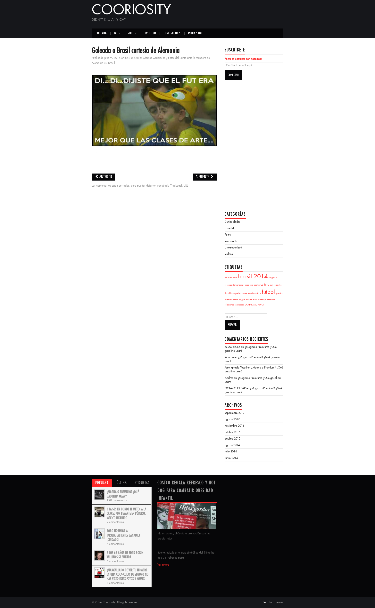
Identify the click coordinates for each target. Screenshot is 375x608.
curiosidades (275, 285)
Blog (117, 33)
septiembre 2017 (235, 413)
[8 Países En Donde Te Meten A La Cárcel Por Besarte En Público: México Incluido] (99, 512)
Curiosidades (171, 33)
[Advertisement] (237, 14)
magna (242, 300)
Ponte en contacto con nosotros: (243, 59)
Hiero (265, 602)
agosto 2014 (232, 445)
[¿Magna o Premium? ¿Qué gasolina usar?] (99, 494)
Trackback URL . (179, 185)
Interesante (196, 33)
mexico (249, 300)
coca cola (249, 285)
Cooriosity (131, 10)
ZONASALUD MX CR (254, 305)
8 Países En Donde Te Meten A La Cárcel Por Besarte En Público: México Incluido (126, 513)
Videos (132, 33)
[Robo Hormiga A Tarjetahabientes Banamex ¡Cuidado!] (99, 534)
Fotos (228, 234)
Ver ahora (163, 564)
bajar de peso (231, 278)
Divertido (150, 33)
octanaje (262, 300)
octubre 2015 (232, 438)
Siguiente (203, 177)
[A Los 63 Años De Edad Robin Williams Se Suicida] (99, 555)
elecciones (242, 293)
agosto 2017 (232, 419)
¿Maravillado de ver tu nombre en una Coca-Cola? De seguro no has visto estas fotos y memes (127, 574)
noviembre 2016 (234, 425)
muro (255, 300)
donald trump (231, 293)
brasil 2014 (253, 277)
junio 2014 (231, 458)
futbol (268, 292)
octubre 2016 (232, 432)
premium (271, 300)
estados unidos (254, 293)
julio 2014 (231, 451)
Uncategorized (233, 247)
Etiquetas (142, 483)
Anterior (105, 177)
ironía (235, 300)
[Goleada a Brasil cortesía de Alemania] (154, 111)
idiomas (228, 300)
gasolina (279, 293)
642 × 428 (132, 58)
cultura (265, 284)
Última (122, 483)
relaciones (229, 305)
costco (257, 285)
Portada (101, 33)
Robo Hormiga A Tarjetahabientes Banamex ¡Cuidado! (123, 535)
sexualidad (239, 305)
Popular (101, 483)
